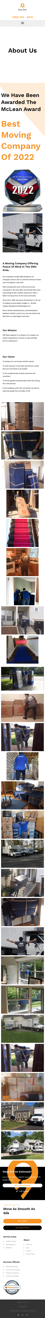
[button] (22, 23)
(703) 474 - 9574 (22, 17)
